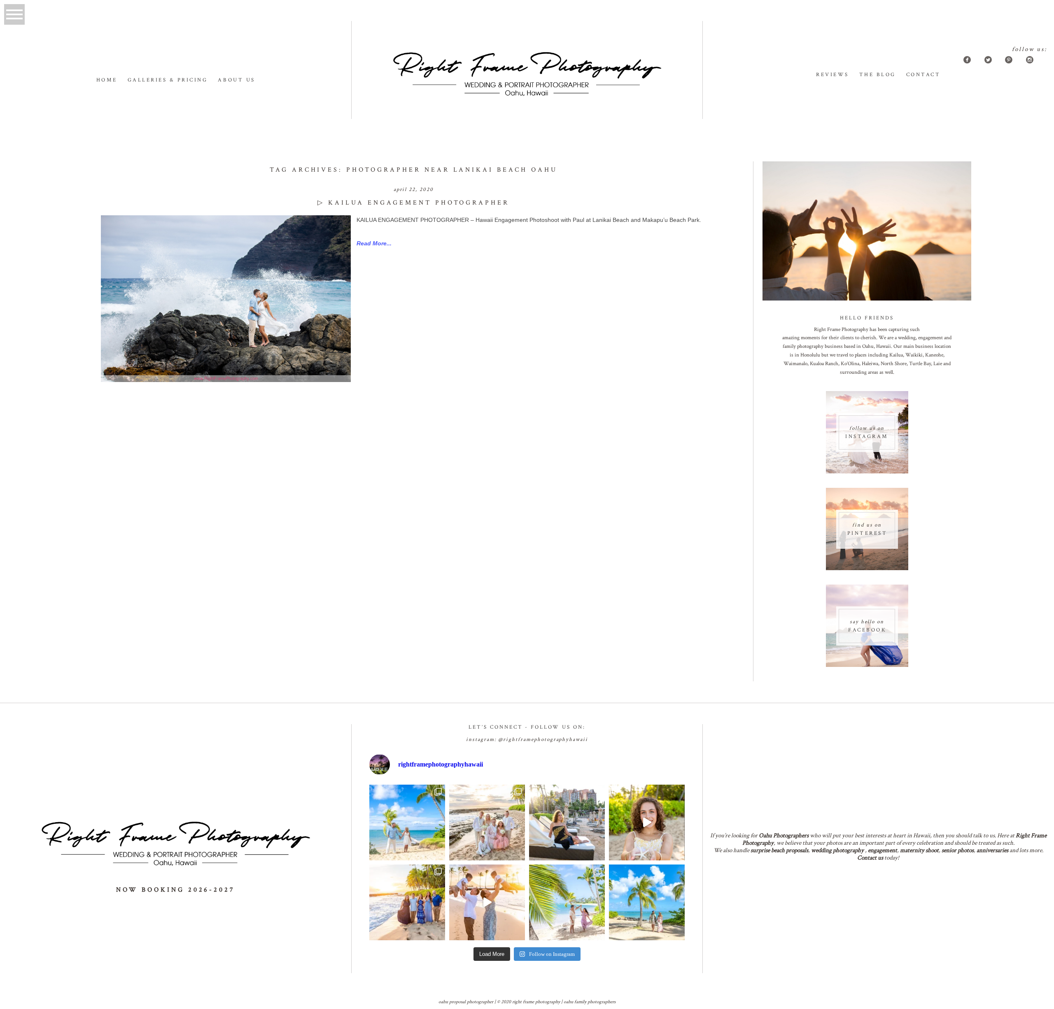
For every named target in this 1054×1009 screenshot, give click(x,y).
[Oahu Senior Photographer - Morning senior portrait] (647, 822)
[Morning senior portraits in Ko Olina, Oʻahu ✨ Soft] (567, 822)
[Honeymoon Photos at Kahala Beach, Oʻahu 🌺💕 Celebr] (567, 902)
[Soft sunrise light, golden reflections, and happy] (487, 902)
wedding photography (837, 850)
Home (106, 80)
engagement (882, 850)
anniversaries (992, 850)
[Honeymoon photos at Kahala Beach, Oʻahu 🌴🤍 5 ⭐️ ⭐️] (407, 822)
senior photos (958, 850)
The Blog (877, 74)
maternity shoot (919, 850)
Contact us (870, 858)
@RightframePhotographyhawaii (543, 739)
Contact (923, 74)
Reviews (832, 74)
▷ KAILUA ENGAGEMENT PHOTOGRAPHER (413, 203)
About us (236, 80)
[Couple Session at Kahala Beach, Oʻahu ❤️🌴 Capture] (647, 902)
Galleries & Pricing (168, 80)
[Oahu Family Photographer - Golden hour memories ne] (407, 902)
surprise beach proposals (779, 850)
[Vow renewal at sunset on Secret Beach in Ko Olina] (487, 822)
